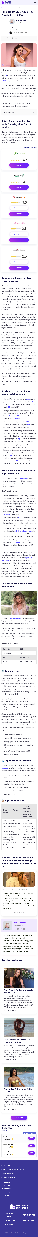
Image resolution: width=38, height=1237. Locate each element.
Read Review (18, 208)
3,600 (3, 81)
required (4, 768)
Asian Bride (6, 1186)
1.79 (32, 402)
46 (6, 75)
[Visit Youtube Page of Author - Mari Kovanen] (24, 929)
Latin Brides (10, 8)
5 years (17, 542)
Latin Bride (6, 1183)
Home (3, 8)
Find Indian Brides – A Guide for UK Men (18, 1090)
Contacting (9, 1220)
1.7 (9, 407)
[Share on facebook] (3, 38)
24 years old (14, 416)
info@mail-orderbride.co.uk (9, 1177)
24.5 (17, 461)
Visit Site (19, 165)
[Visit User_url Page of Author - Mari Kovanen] (15, 929)
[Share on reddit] (16, 38)
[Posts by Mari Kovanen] (12, 21)
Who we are (28, 1220)
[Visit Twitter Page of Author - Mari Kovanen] (18, 929)
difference (7, 514)
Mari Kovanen (21, 20)
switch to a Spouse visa (23, 531)
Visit (31, 1138)
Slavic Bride (6, 1189)
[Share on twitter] (8, 38)
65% (28, 422)
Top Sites (5, 1195)
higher (20, 439)
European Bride (7, 1192)
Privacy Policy (9, 1215)
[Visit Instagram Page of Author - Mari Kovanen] (21, 929)
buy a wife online (14, 618)
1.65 (31, 404)
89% (29, 425)
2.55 (28, 399)
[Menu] (35, 2)
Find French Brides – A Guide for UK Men (18, 991)
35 (11, 455)
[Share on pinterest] (12, 38)
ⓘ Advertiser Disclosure (30, 147)
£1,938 (20, 518)
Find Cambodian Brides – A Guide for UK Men (17, 1041)
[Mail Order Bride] (6, 2)
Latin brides (23, 478)
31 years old (16, 418)
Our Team (9, 1225)
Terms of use (29, 1215)
